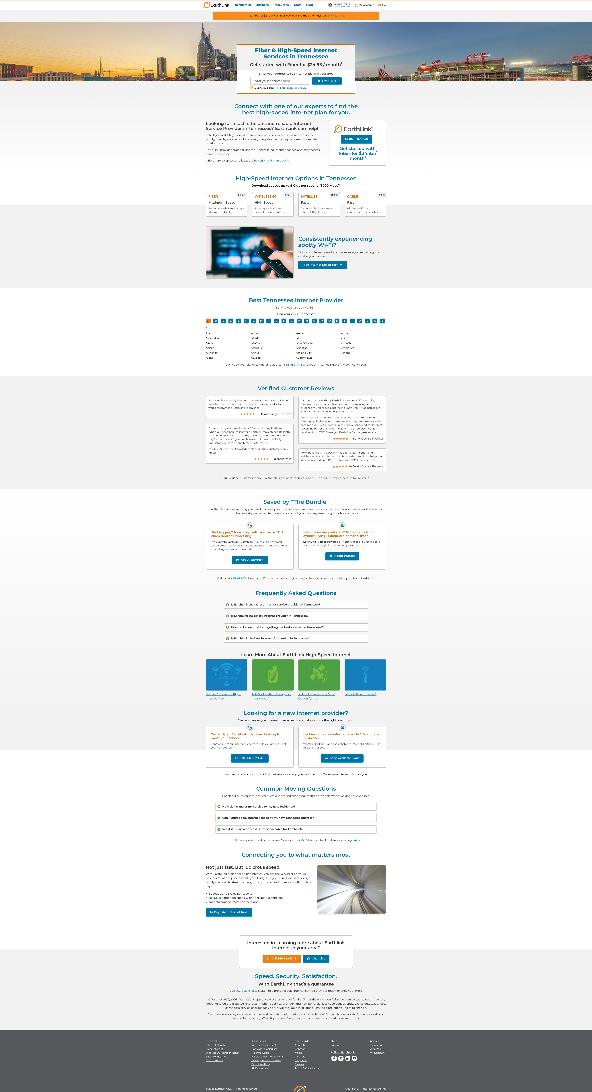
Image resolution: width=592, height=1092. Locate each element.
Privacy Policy (351, 1088)
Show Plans (329, 80)
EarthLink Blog (260, 1064)
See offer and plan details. (272, 160)
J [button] (276, 320)
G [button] (254, 320)
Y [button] (382, 320)
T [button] (352, 320)
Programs (301, 1060)
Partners (300, 1056)
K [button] (284, 320)
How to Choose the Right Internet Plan (223, 696)
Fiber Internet (214, 1048)
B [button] (216, 320)
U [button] (360, 320)
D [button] (231, 320)
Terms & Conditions (307, 1068)
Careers (299, 1064)
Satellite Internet (216, 1056)
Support (336, 1045)
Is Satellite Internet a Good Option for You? (316, 696)
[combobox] (279, 81)
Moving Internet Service (266, 1060)
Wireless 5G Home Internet (222, 1052)
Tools (297, 5)
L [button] (291, 320)
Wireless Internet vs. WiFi (267, 1056)
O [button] (314, 320)
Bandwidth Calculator (264, 1048)
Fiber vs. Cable (260, 1052)
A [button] (208, 320)
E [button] (239, 320)
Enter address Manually (293, 87)
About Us (300, 1045)
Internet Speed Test (263, 1045)
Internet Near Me (216, 1045)
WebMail (375, 1048)
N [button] (307, 320)
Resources (281, 5)
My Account (377, 1045)
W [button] (374, 320)
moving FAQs (350, 840)
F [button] (246, 320)
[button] (222, 1051)
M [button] (299, 320)
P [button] (322, 320)
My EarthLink (378, 1052)
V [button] (367, 320)
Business (262, 5)
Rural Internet (214, 1060)
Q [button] (329, 320)
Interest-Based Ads (374, 1088)
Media (298, 1052)
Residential (243, 5)
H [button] (261, 320)
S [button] (344, 320)
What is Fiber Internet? (360, 694)
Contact (300, 1048)
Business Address (264, 87)
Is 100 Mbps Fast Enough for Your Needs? (271, 696)
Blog (309, 5)
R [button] (337, 320)
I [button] (268, 320)
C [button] (223, 320)
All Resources (259, 1068)
